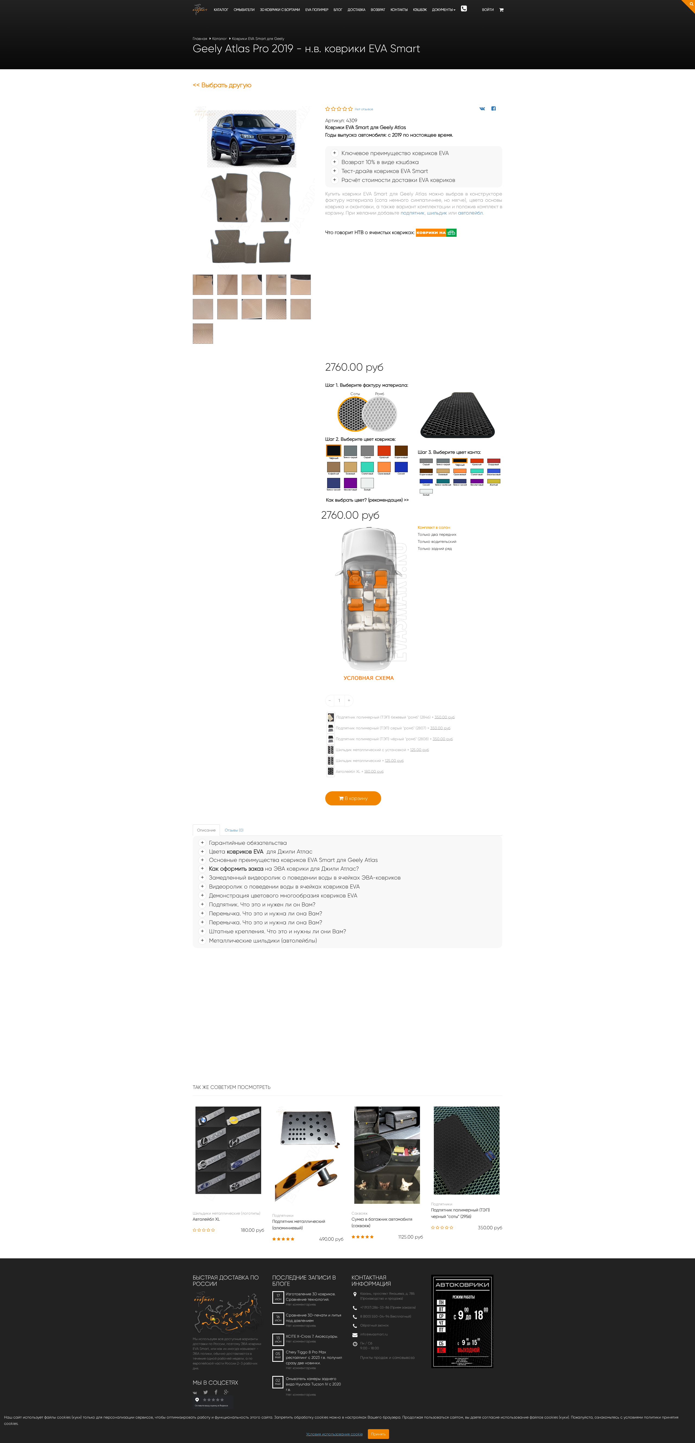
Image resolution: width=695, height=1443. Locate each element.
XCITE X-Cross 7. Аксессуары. (312, 1336)
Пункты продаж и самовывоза (387, 1357)
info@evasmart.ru (374, 1334)
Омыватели (244, 10)
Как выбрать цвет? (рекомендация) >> (367, 500)
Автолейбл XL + (359, 771)
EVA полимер (316, 10)
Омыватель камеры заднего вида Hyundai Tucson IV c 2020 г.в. (313, 1384)
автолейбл (470, 213)
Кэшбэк (420, 10)
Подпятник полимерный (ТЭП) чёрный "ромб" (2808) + (394, 738)
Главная (200, 38)
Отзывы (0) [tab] (234, 830)
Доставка (356, 10)
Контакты (399, 10)
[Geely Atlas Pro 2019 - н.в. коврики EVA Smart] (254, 187)
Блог (338, 10)
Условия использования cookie (334, 1434)
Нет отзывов (364, 109)
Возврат (378, 10)
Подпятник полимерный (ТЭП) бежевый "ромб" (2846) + (395, 717)
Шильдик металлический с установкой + (382, 749)
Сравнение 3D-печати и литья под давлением (313, 1318)
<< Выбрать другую (222, 85)
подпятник (413, 213)
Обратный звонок (374, 1325)
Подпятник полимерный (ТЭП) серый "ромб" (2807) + (392, 728)
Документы (442, 10)
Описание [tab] (206, 830)
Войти (488, 10)
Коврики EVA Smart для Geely (258, 38)
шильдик (437, 213)
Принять (378, 1434)
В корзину (355, 798)
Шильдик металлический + (369, 760)
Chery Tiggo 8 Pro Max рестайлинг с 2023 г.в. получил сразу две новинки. (314, 1357)
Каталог (221, 10)
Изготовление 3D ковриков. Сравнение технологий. (311, 1297)
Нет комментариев (301, 1304)
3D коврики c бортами (280, 10)
